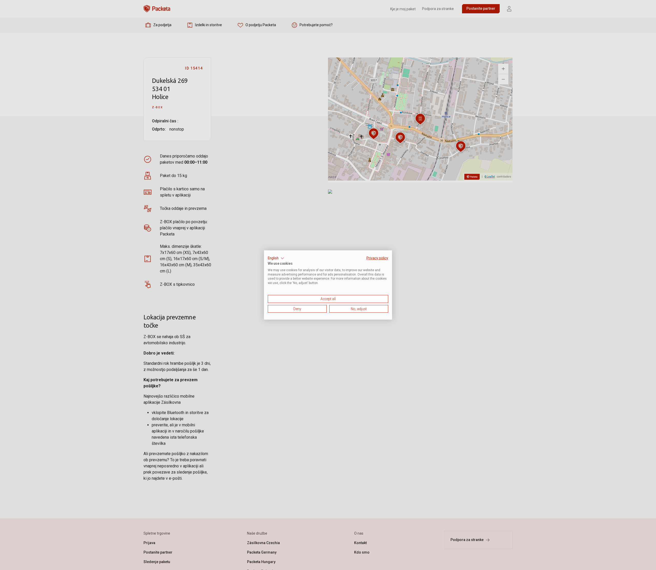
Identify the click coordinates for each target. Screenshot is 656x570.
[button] (276, 258)
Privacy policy (377, 258)
